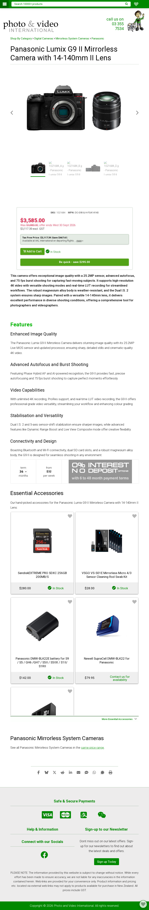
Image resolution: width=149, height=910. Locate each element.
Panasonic (98, 38)
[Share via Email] (78, 772)
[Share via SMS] (86, 772)
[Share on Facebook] (39, 772)
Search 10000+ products (28, 4)
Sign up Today (106, 861)
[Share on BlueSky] (47, 772)
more (79, 240)
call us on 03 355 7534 (115, 24)
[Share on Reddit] (63, 772)
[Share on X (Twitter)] (55, 772)
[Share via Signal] (102, 772)
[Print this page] (110, 772)
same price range (92, 747)
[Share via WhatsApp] (94, 772)
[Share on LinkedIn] (70, 772)
